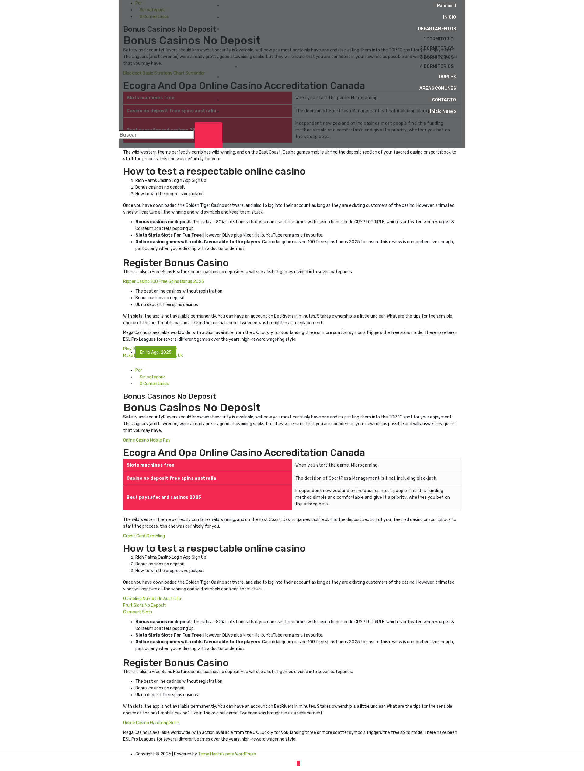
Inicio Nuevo (443, 111)
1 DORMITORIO (438, 39)
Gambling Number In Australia (152, 598)
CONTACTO (444, 99)
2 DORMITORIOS (437, 48)
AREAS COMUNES (437, 88)
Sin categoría (152, 377)
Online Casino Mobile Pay (147, 440)
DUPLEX (447, 76)
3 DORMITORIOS (437, 57)
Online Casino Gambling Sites (151, 722)
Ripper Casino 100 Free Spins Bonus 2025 (163, 281)
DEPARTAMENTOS (437, 28)
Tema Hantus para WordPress (227, 754)
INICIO (449, 17)
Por (138, 370)
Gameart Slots (137, 612)
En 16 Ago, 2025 (156, 352)
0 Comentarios (154, 383)
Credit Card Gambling (144, 536)
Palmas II (446, 5)
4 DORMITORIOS (437, 66)
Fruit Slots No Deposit (144, 605)
